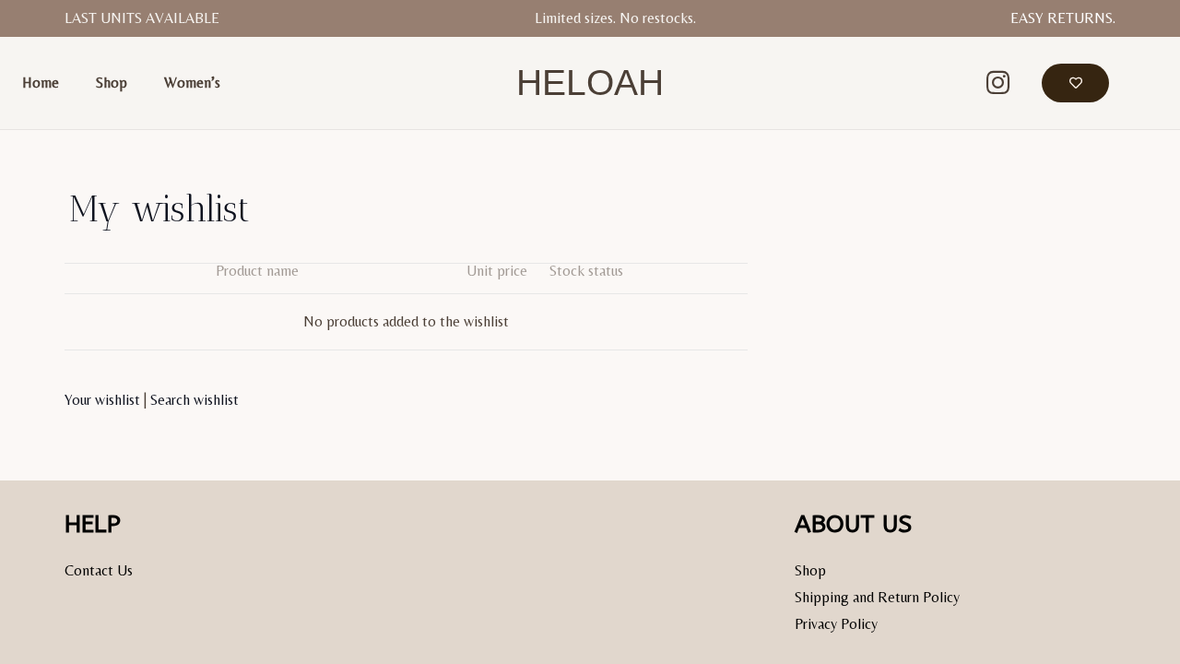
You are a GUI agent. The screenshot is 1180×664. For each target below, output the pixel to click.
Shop (810, 570)
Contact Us (99, 570)
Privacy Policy (836, 624)
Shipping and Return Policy (877, 597)
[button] (933, 83)
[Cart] (1133, 83)
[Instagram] (997, 83)
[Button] (1075, 83)
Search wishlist (194, 400)
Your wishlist (102, 400)
